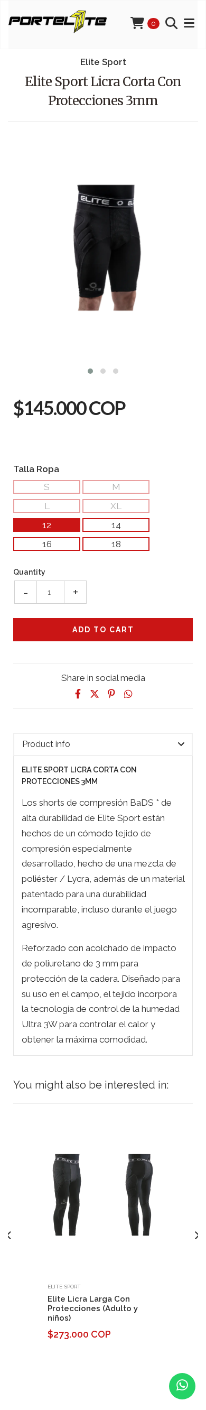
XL (115, 506)
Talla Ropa (36, 469)
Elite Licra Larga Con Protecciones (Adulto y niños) (93, 1308)
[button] (90, 370)
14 (116, 525)
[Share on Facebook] (77, 694)
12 (46, 525)
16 (47, 544)
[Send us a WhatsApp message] (182, 1386)
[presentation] (9, 1235)
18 (116, 544)
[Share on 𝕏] (94, 694)
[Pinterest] (111, 694)
